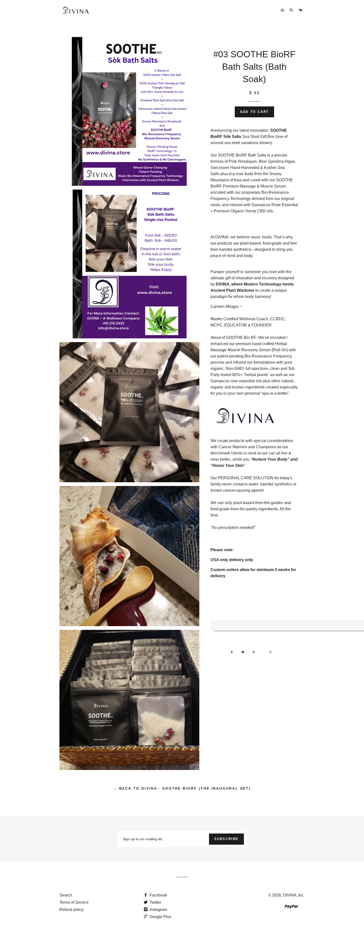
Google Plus (160, 917)
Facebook (158, 895)
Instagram (158, 909)
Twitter (155, 902)
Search (65, 895)
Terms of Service (74, 902)
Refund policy (71, 909)
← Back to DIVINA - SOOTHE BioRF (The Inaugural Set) (182, 788)
